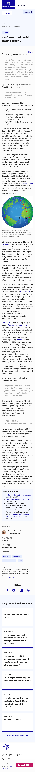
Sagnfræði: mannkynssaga (18, 27)
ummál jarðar (27, 183)
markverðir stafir (9, 561)
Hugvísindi (6, 26)
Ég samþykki (23, 765)
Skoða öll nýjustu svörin (15, 735)
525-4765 (8, 759)
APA (9, 578)
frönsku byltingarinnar (17, 325)
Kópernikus (25, 292)
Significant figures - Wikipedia (17, 499)
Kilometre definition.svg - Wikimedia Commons (18, 515)
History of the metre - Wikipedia (18, 495)
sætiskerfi (6, 244)
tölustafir (6, 556)
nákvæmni (17, 556)
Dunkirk (19, 339)
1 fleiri (6, 32)
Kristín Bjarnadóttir (16, 531)
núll (20, 561)
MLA (12, 578)
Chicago (4, 578)
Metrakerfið (6, 323)
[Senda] (6, 590)
